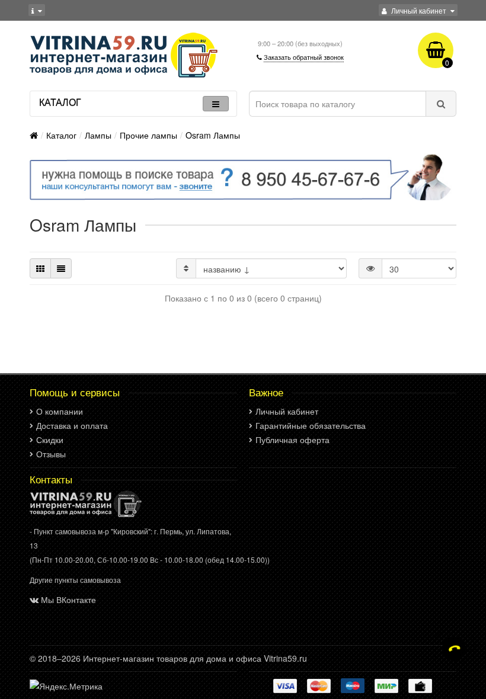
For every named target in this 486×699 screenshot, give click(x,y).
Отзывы (51, 454)
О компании (59, 411)
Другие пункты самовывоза (75, 580)
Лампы (98, 135)
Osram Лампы (213, 135)
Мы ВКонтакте (68, 599)
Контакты (51, 479)
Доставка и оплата (72, 425)
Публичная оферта (292, 439)
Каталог (61, 135)
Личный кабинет (286, 411)
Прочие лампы (148, 135)
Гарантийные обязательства (310, 425)
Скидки (49, 439)
